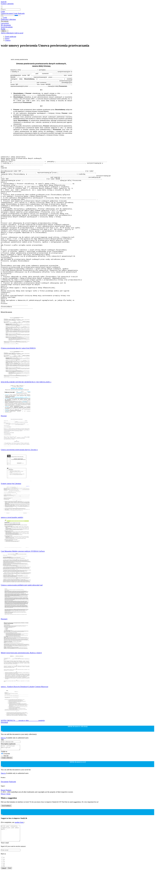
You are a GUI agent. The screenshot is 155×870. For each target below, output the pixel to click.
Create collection (7, 758)
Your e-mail (5, 843)
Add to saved (18, 33)
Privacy (3, 794)
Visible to (4, 751)
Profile (3, 29)
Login (3, 11)
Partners (8, 790)
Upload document (7, 13)
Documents (4, 782)
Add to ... (4, 31)
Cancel (4, 868)
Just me (5, 756)
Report (3, 790)
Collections (12, 19)
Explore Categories (7, 4)
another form (19, 822)
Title (2, 740)
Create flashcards (19, 13)
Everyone (6, 753)
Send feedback (6, 806)
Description (8, 744)
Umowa (7, 40)
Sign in (3, 738)
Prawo (7, 38)
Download (4, 722)
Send (9, 868)
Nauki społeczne (10, 36)
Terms (8, 794)
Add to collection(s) (7, 33)
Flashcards (4, 19)
